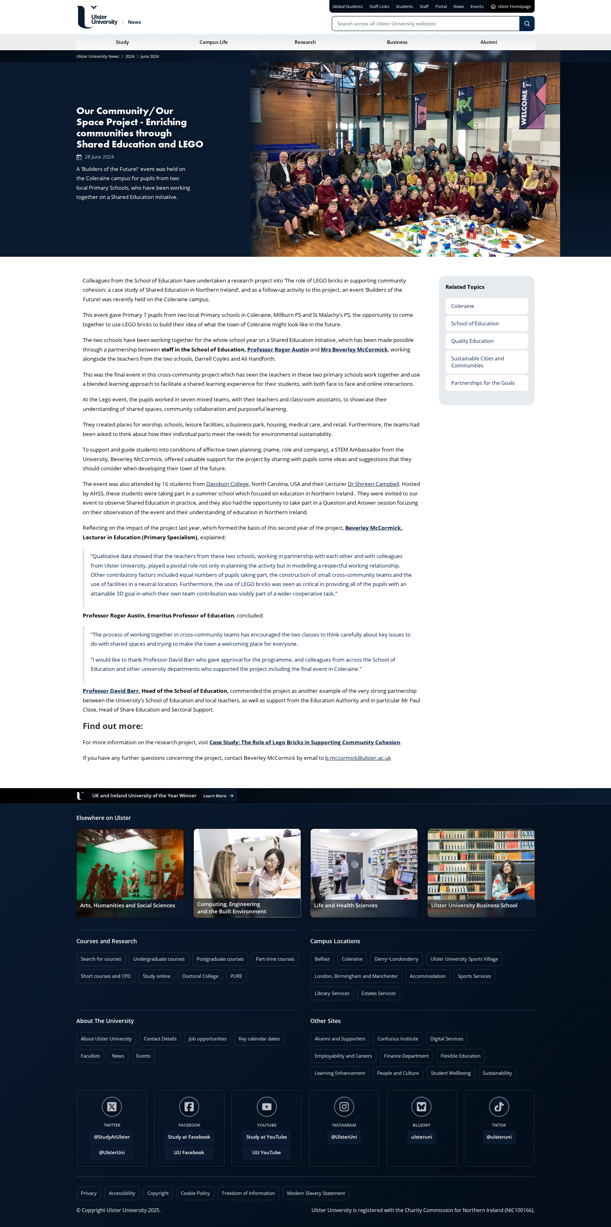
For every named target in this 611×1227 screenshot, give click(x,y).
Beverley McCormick (373, 527)
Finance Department (404, 1054)
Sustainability (495, 1071)
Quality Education (470, 338)
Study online (154, 974)
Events (141, 1054)
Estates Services (376, 991)
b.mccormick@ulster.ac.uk (358, 757)
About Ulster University (106, 1038)
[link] (130, 872)
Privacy (89, 1193)
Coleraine (460, 303)
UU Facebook (189, 1152)
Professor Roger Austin (278, 349)
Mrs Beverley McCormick (354, 349)
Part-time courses (272, 957)
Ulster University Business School (474, 905)
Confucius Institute (395, 1037)
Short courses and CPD (103, 974)
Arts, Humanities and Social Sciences (127, 905)
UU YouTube (266, 1152)
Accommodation (425, 974)
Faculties (90, 1056)
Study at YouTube (266, 1137)
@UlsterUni (107, 1150)
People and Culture (396, 1071)
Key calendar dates (259, 1038)
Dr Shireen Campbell (373, 484)
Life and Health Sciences (345, 905)
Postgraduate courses (218, 957)
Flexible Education (458, 1054)
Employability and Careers (341, 1054)
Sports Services (472, 974)
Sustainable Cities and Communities (475, 359)
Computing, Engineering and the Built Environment (231, 908)
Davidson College (227, 484)
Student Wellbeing (448, 1071)
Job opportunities (208, 1038)
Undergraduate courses (157, 957)
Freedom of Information (248, 1193)
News (116, 1054)
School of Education (472, 321)
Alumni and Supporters (337, 1037)
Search (527, 23)
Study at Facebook (189, 1137)
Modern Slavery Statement (316, 1193)
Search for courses (101, 959)
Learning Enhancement (337, 1071)
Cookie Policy (195, 1193)
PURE (236, 976)
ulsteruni (421, 1137)
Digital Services (444, 1037)
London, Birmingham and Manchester (356, 976)
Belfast (320, 957)
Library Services (329, 991)
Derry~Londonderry (394, 957)
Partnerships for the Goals (480, 380)
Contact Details (160, 1038)
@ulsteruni (497, 1135)
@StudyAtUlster (112, 1137)
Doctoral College (198, 974)
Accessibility (122, 1193)
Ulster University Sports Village (464, 959)
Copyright (158, 1193)
